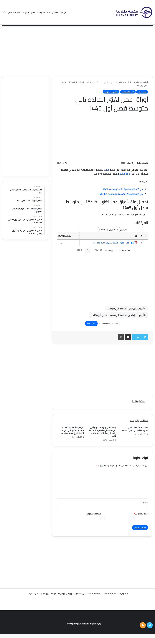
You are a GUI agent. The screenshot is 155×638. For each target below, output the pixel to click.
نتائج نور (43, 593)
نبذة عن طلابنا (52, 12)
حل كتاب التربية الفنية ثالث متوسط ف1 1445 (123, 189)
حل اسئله (59, 593)
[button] (145, 235)
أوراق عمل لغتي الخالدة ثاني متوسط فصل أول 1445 (117, 315)
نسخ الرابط (91, 323)
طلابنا (106, 170)
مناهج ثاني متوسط (101, 82)
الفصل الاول (116, 82)
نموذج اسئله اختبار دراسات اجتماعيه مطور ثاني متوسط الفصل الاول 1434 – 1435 (72, 430)
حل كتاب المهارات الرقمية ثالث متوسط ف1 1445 (120, 194)
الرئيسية (63, 12)
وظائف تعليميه (94, 593)
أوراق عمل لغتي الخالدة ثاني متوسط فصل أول (113, 242)
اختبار (72, 593)
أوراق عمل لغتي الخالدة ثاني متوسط (125, 308)
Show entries (117, 230)
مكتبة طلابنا (141, 163)
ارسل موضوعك (28, 12)
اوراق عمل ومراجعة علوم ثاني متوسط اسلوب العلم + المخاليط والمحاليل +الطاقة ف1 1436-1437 (102, 431)
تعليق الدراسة (32, 593)
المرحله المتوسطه (130, 82)
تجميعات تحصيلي (109, 593)
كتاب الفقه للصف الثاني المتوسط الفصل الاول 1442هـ (134, 428)
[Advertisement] (77, 50)
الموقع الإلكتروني (93, 514)
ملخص (78, 593)
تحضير (84, 593)
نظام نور (50, 593)
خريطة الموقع (14, 12)
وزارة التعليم (124, 174)
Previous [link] (98, 250)
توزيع (66, 593)
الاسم (145, 502)
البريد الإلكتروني (141, 514)
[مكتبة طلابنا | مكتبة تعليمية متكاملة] (134, 12)
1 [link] (87, 250)
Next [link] (79, 250)
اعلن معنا (41, 12)
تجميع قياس (123, 593)
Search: (103, 229)
